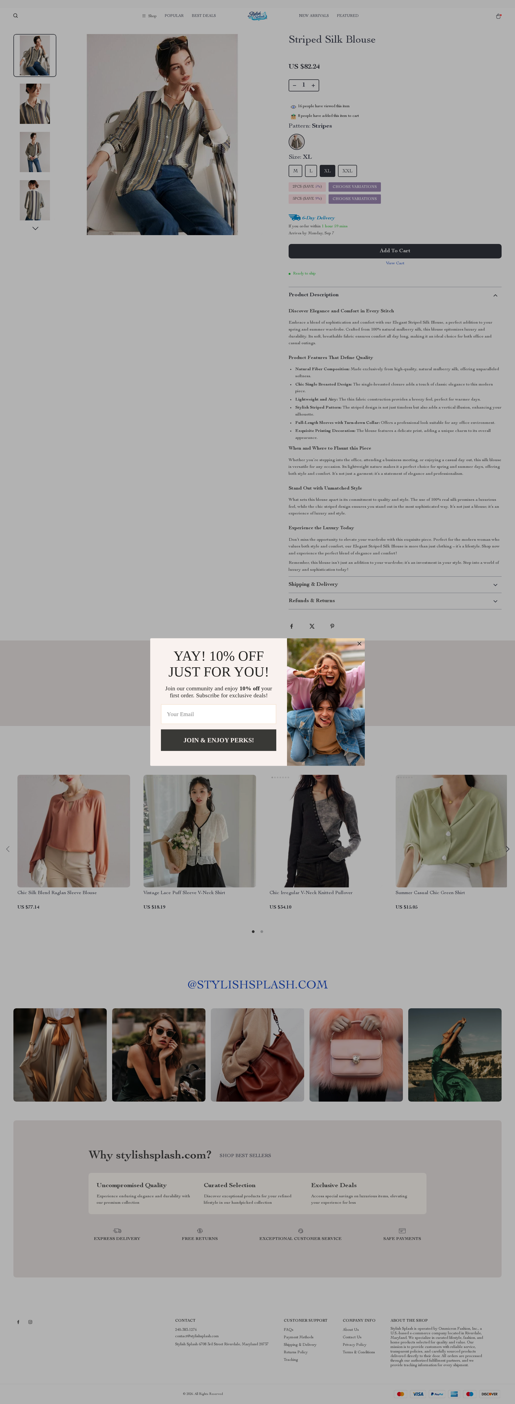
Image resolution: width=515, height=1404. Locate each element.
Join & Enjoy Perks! (218, 739)
